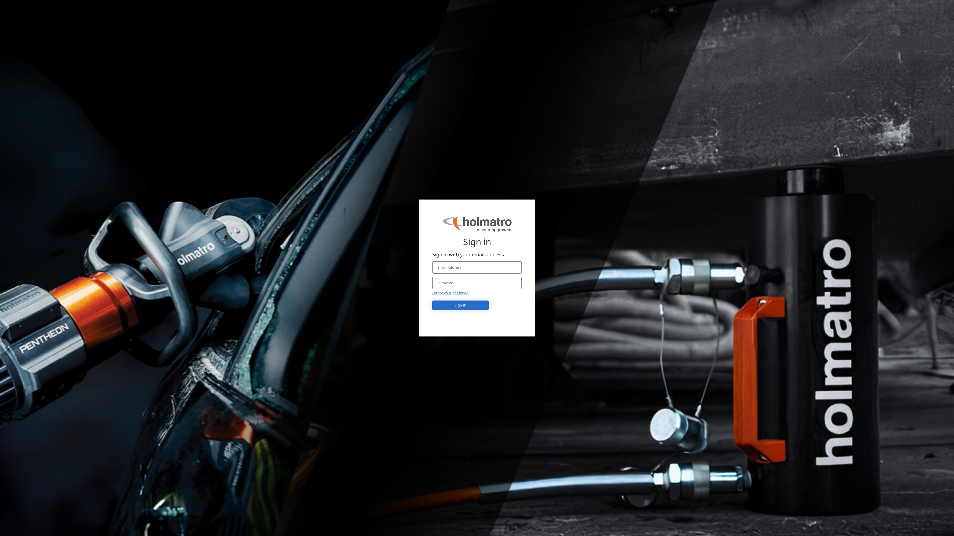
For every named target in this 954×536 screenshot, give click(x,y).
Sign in (460, 305)
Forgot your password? (451, 293)
